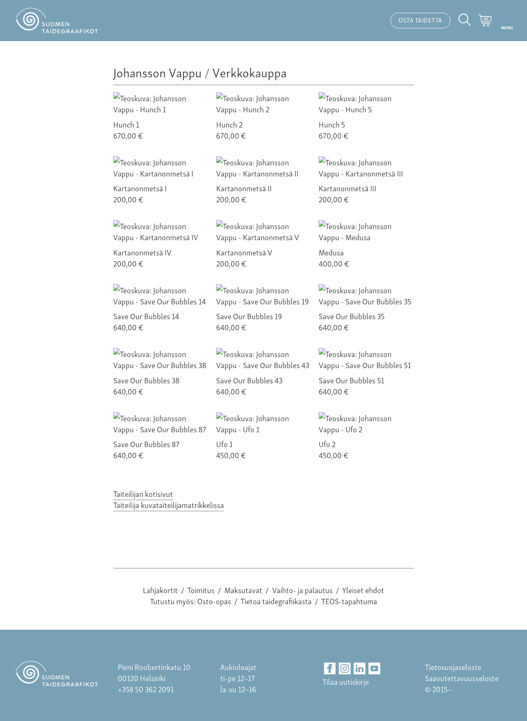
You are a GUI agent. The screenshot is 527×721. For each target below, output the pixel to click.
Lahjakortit (160, 589)
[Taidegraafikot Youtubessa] (374, 669)
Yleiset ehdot (363, 589)
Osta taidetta (420, 20)
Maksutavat (243, 589)
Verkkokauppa (249, 72)
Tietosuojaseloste (453, 666)
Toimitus (201, 589)
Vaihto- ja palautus (302, 589)
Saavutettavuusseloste (462, 677)
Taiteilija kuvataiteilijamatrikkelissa (168, 504)
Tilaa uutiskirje (345, 681)
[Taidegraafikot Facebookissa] (330, 669)
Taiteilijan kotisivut (143, 493)
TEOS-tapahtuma (349, 600)
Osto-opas (214, 600)
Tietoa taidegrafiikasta (276, 600)
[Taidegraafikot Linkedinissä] (360, 669)
